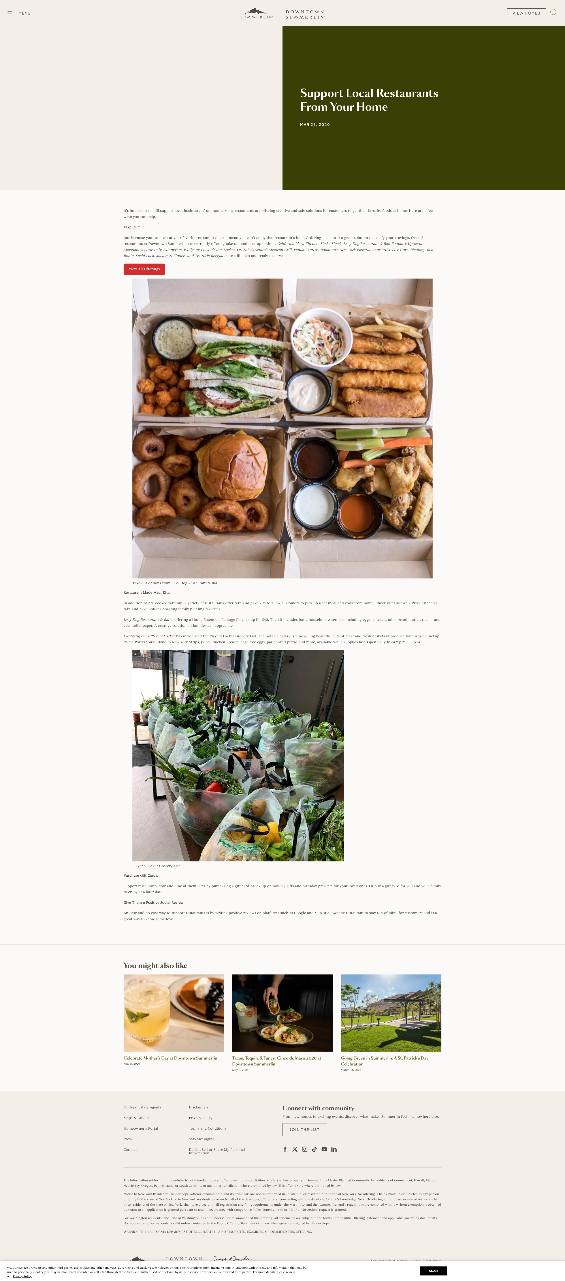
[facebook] (285, 1149)
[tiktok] (314, 1149)
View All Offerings (144, 269)
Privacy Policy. (22, 1276)
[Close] (558, 1270)
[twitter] (295, 1149)
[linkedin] (334, 1149)
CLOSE (433, 1270)
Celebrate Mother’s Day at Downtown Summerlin (170, 1058)
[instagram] (304, 1149)
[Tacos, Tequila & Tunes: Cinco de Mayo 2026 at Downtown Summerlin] (282, 976)
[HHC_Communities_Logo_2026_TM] (232, 1257)
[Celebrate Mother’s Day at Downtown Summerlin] (174, 976)
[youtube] (324, 1149)
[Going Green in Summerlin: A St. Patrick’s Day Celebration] (391, 976)
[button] (304, 1129)
